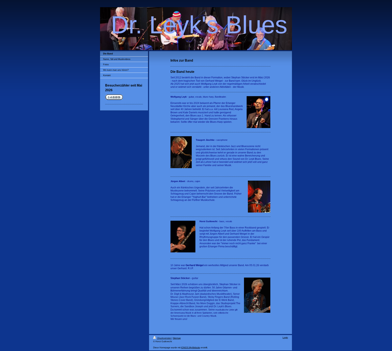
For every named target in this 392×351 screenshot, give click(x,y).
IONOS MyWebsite (190, 347)
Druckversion (164, 338)
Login (285, 337)
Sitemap (177, 338)
